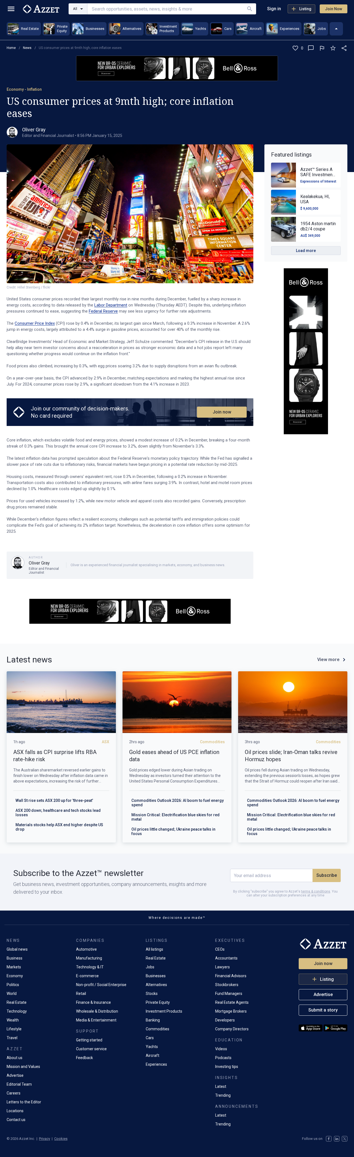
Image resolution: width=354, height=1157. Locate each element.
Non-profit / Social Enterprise (101, 984)
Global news (17, 949)
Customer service (91, 1049)
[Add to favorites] (333, 48)
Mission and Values (23, 1066)
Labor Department (110, 305)
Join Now (333, 9)
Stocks (152, 993)
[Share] (344, 48)
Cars (150, 1038)
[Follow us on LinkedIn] (337, 1139)
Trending (223, 1095)
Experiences (156, 1064)
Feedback (84, 1057)
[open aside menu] (11, 8)
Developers (225, 1020)
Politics (13, 984)
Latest (220, 1086)
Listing (305, 9)
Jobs (150, 967)
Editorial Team (19, 1084)
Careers (13, 1093)
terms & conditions (315, 891)
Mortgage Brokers (231, 1011)
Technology (17, 1011)
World (12, 993)
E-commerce (87, 976)
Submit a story (323, 1010)
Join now (222, 412)
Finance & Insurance (93, 1002)
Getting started (89, 1040)
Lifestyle (14, 1029)
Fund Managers (228, 993)
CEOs (220, 949)
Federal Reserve (103, 311)
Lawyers (222, 967)
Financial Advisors (230, 976)
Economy (15, 976)
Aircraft (152, 1055)
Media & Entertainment (96, 1020)
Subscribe (326, 875)
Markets (14, 967)
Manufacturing (89, 958)
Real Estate (17, 1002)
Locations (15, 1111)
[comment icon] (311, 48)
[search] (249, 9)
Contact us (16, 1119)
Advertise (15, 1075)
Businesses (156, 976)
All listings (154, 949)
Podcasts (223, 1057)
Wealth (13, 1020)
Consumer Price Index (35, 323)
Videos (221, 1049)
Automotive (86, 949)
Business (14, 958)
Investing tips (226, 1066)
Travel (12, 1038)
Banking (153, 1020)
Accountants (226, 958)
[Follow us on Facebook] (329, 1139)
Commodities (157, 1029)
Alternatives (156, 984)
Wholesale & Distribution (97, 1011)
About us (14, 1057)
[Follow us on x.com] (344, 1139)
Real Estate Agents (232, 1002)
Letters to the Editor (24, 1102)
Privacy (44, 1139)
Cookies (60, 1139)
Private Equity (158, 1002)
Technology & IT (90, 967)
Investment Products (164, 1011)
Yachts (152, 1046)
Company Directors (232, 1029)
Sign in (274, 8)
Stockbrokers (226, 984)
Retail (81, 993)
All (75, 9)
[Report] (322, 48)
